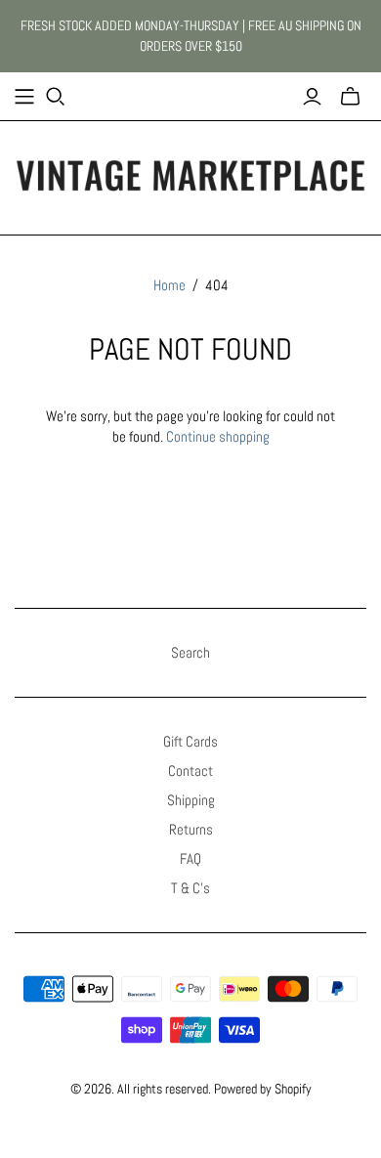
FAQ (190, 858)
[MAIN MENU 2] (24, 97)
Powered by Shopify (263, 1088)
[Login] (312, 96)
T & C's (190, 888)
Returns (191, 829)
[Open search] (55, 97)
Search (190, 652)
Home (169, 285)
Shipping (191, 800)
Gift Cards (190, 741)
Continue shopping (218, 436)
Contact (190, 770)
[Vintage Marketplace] (190, 174)
